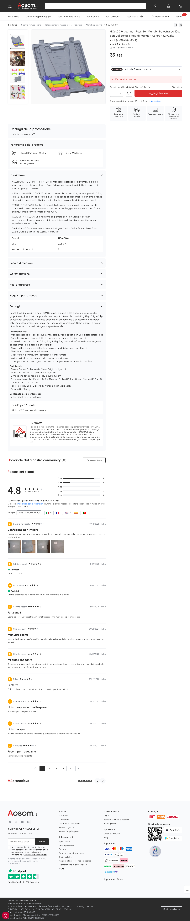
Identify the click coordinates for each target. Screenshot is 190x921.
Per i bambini (113, 16)
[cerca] (142, 6)
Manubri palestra (94, 25)
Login (106, 816)
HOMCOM (63, 238)
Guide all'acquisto (112, 834)
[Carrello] (180, 6)
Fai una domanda (94, 460)
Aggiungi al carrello (158, 93)
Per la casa (13, 16)
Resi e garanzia (66, 845)
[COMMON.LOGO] (27, 6)
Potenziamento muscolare (57, 25)
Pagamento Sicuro (114, 879)
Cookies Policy (66, 857)
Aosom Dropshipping (69, 831)
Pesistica (78, 25)
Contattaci (64, 819)
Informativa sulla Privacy (35, 855)
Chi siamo (63, 816)
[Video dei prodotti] (18, 58)
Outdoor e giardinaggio (38, 16)
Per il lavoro (93, 16)
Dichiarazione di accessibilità (73, 865)
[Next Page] (78, 768)
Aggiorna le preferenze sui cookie (75, 861)
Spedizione (64, 841)
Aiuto (61, 869)
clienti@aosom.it (28, 900)
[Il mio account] (168, 6)
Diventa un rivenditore (69, 823)
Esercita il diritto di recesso (116, 819)
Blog (106, 837)
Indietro (13, 25)
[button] (57, 175)
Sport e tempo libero (68, 16)
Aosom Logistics (66, 827)
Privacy (62, 849)
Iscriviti (42, 841)
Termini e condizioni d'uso (71, 853)
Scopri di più (85, 780)
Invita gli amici (110, 823)
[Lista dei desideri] (156, 6)
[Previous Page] (35, 768)
